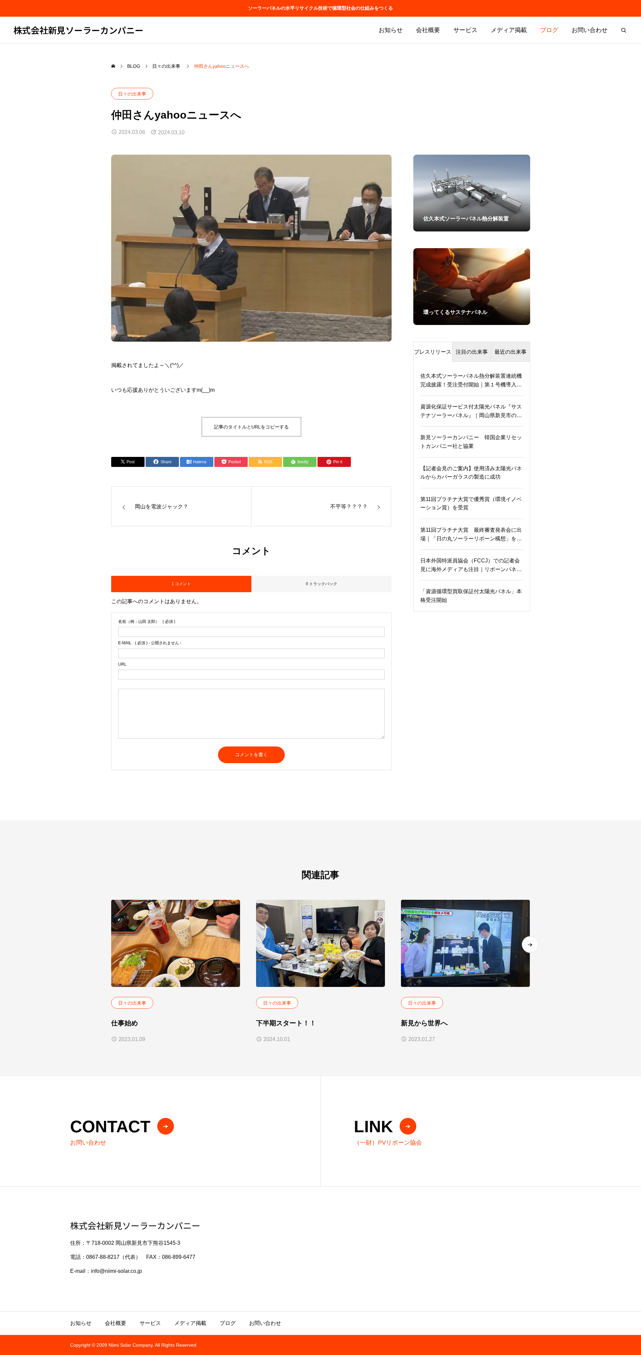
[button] (530, 944)
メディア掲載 (509, 30)
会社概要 (428, 30)
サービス (465, 30)
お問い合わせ (590, 30)
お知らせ (391, 30)
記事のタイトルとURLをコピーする (251, 427)
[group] (471, 193)
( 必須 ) (146, 622)
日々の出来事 (132, 94)
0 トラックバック (321, 583)
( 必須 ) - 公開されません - (149, 643)
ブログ (549, 30)
